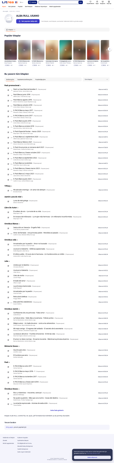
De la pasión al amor (107, 61)
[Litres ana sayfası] (10, 2)
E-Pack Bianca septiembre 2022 (25, 158)
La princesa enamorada (22, 286)
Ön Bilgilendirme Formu (24, 443)
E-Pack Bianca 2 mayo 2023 (23, 174)
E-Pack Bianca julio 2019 (22, 121)
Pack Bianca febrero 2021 (22, 142)
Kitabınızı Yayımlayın (41, 6)
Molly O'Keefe (50, 63)
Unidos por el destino (21, 265)
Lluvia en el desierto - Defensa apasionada (29, 249)
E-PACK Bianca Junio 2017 (23, 116)
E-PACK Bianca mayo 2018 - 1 (79, 61)
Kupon (4, 6)
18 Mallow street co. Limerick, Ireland (57, 459)
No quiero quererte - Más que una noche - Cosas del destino (35, 398)
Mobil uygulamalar (55, 6)
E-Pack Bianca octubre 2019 (23, 126)
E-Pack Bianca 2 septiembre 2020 (25, 137)
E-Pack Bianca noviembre (22, 163)
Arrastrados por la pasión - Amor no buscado (30, 244)
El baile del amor (19, 281)
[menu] (21, 2)
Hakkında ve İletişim (9, 437)
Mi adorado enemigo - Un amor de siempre (29, 190)
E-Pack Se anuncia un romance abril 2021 (28, 147)
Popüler (20, 6)
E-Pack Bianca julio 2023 (22, 179)
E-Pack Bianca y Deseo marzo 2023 (26, 168)
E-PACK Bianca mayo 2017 (23, 110)
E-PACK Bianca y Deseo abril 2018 (26, 382)
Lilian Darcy (90, 63)
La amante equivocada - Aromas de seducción (30, 403)
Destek (5, 440)
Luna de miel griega (20, 201)
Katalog (33, 2)
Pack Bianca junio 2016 (21, 94)
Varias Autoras (22, 63)
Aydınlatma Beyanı (22, 440)
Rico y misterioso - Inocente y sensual (27, 393)
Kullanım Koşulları (22, 437)
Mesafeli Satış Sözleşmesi (25, 446)
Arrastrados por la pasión (22, 291)
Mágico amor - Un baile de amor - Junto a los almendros (34, 323)
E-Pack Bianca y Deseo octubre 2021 (27, 153)
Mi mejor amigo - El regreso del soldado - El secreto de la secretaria (38, 329)
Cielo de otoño (18, 275)
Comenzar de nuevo (52, 61)
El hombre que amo (20, 355)
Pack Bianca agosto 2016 (22, 100)
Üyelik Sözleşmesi (22, 449)
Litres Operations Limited (57, 458)
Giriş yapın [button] (9, 427)
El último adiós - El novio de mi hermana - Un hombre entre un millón (38, 254)
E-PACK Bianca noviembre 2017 (38, 61)
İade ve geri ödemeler (24, 452)
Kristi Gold (104, 63)
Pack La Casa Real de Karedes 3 (25, 89)
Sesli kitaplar (29, 6)
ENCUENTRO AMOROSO (22, 302)
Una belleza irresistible (10, 61)
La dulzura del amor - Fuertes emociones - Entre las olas (34, 334)
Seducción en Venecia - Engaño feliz (26, 227)
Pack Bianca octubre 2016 (23, 105)
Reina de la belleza (20, 297)
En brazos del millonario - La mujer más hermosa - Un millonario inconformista (42, 217)
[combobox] (58, 2)
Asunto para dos (19, 350)
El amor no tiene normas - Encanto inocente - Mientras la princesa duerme (41, 339)
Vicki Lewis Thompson (65, 63)
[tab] (11, 29)
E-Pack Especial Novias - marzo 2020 (27, 131)
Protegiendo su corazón (65, 61)
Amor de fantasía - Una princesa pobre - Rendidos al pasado (35, 233)
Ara (81, 2)
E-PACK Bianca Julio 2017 (24, 61)
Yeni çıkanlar (12, 6)
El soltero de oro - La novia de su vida (27, 211)
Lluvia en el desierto (93, 61)
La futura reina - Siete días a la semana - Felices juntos (33, 318)
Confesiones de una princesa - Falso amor (29, 313)
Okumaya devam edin (93, 453)
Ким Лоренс (8, 63)
